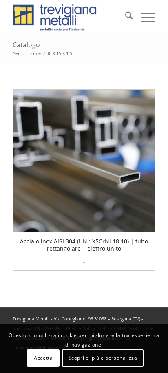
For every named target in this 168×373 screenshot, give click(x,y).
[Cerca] (125, 16)
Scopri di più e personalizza (103, 357)
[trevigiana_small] (70, 16)
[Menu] (144, 16)
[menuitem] (125, 16)
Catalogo (26, 44)
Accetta (43, 357)
